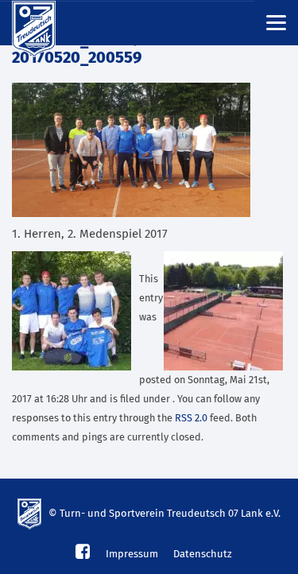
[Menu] (276, 22)
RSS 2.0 (191, 418)
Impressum (132, 554)
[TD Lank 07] (43, 23)
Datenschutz (202, 554)
